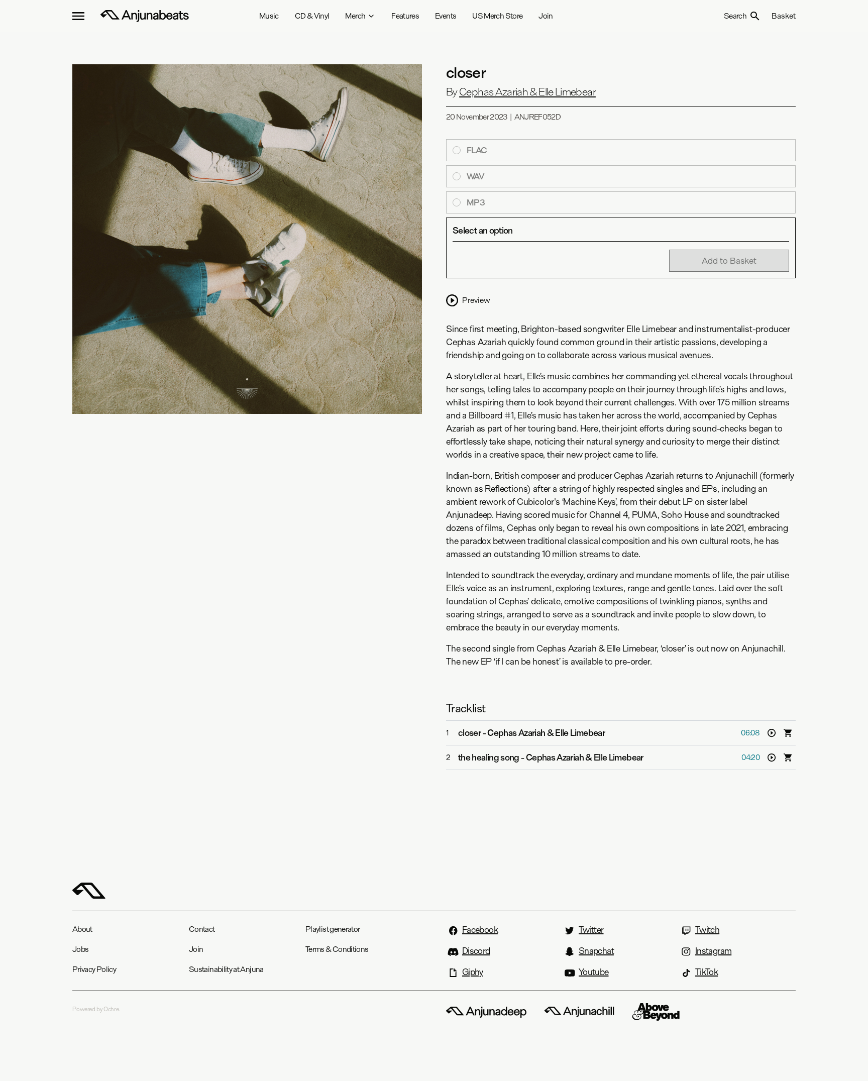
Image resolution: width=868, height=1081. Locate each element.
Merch (355, 16)
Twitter (591, 929)
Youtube (594, 972)
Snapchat (596, 950)
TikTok (706, 972)
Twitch (707, 929)
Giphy (472, 972)
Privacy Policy (94, 969)
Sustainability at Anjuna (226, 969)
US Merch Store (497, 16)
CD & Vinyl (312, 16)
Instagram (713, 950)
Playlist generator (332, 929)
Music (269, 16)
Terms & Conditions (336, 949)
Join (545, 16)
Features (405, 16)
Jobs (80, 949)
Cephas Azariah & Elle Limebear (527, 91)
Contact (202, 929)
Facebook (480, 929)
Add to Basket (729, 260)
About (82, 929)
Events (445, 16)
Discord (476, 950)
